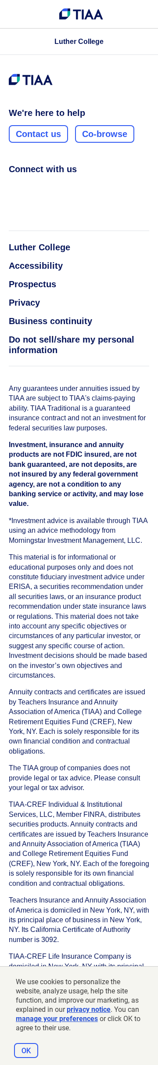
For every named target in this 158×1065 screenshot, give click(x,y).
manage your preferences (57, 1018)
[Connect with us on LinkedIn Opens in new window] (47, 188)
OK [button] (26, 1051)
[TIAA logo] (81, 14)
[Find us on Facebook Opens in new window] (13, 188)
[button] (79, 41)
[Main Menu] (14, 14)
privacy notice (89, 1009)
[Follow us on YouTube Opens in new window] (63, 188)
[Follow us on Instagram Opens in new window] (30, 188)
